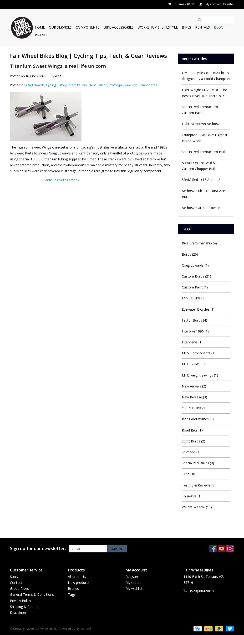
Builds (190, 254)
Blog (218, 27)
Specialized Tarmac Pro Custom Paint (200, 109)
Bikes (186, 27)
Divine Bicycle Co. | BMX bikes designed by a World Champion (206, 75)
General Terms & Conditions (32, 594)
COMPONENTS (88, 27)
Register (132, 576)
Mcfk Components (198, 353)
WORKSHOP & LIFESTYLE (158, 27)
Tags (72, 594)
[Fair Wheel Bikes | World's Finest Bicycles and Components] (21, 27)
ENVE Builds (193, 298)
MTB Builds (193, 364)
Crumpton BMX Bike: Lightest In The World (204, 138)
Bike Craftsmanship (199, 243)
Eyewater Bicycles (198, 309)
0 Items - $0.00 (184, 4)
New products (79, 582)
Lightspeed (83, 629)
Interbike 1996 (78, 85)
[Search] (199, 20)
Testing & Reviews (198, 485)
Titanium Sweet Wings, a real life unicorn (58, 66)
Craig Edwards (34, 85)
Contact (16, 582)
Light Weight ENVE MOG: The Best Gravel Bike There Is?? (204, 93)
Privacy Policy (20, 600)
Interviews (192, 342)
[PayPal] (208, 628)
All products (77, 576)
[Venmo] (229, 628)
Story (14, 576)
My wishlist (134, 588)
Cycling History (56, 85)
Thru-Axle (192, 496)
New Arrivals (194, 386)
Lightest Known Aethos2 (201, 123)
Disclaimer (18, 612)
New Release (194, 397)
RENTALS (202, 27)
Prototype (116, 85)
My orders (133, 582)
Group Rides (19, 588)
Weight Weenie (197, 507)
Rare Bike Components (140, 85)
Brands (42, 35)
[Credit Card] (197, 628)
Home (40, 27)
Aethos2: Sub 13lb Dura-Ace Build (203, 194)
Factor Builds (194, 320)
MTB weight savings (200, 375)
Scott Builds (193, 441)
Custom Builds (196, 276)
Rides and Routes (198, 419)
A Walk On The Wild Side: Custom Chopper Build (201, 165)
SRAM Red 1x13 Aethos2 (201, 179)
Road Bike (193, 430)
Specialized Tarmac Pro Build (204, 151)
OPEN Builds (194, 408)
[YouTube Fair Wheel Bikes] (221, 548)
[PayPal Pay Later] (218, 628)
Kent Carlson (98, 85)
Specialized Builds (198, 463)
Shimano (191, 452)
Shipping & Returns (24, 606)
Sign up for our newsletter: (38, 548)
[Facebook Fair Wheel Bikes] (213, 548)
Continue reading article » (61, 180)
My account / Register (219, 4)
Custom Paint (195, 287)
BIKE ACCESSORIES (119, 27)
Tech (189, 474)
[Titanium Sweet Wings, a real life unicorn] (90, 109)
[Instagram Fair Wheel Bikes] (230, 548)
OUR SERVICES (60, 27)
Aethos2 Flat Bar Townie (201, 207)
